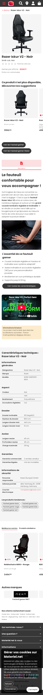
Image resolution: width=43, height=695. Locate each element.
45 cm (26, 442)
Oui (25, 403)
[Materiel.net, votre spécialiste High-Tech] (11, 3)
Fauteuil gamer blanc (11, 503)
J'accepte (32, 689)
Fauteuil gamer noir (29, 503)
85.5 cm (27, 419)
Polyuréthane (29, 399)
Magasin (28, 2)
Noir (25, 392)
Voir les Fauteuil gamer (13, 144)
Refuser (8, 683)
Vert (25, 396)
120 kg (26, 445)
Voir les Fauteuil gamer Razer (16, 151)
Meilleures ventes (9, 528)
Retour (7, 10)
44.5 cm (27, 422)
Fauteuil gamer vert (10, 510)
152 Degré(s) (29, 415)
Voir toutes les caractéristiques (21, 286)
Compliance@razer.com (31, 490)
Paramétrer (10, 689)
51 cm (26, 426)
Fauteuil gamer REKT (20, 599)
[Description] (21, 163)
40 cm (26, 438)
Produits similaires (27, 528)
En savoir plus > (30, 677)
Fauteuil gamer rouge (11, 507)
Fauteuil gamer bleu (29, 507)
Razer (26, 373)
